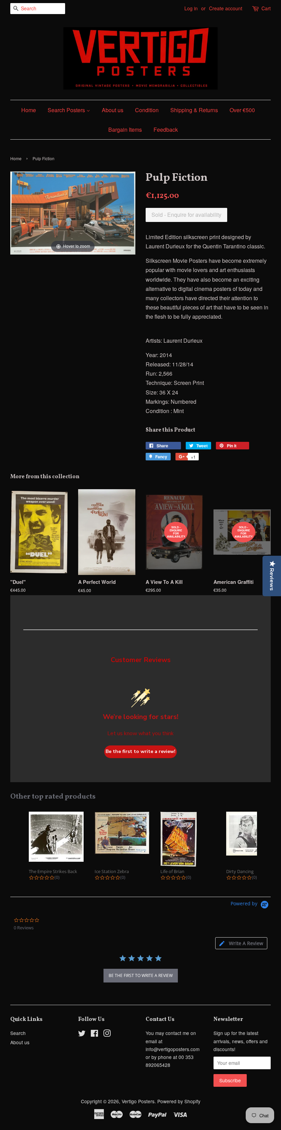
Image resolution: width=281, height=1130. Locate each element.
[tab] (241, 943)
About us (112, 110)
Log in (191, 8)
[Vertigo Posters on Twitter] (82, 1034)
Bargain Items (125, 129)
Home (28, 110)
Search (18, 1032)
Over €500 (242, 110)
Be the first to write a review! (140, 751)
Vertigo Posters (138, 1101)
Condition (147, 110)
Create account (225, 8)
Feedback (166, 129)
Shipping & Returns (194, 110)
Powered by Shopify (178, 1101)
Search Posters (67, 110)
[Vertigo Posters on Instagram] (107, 1034)
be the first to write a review (141, 975)
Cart (266, 8)
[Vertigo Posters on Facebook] (94, 1034)
